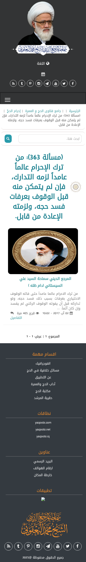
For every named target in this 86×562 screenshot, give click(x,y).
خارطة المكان (43, 475)
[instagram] (38, 83)
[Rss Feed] (13, 83)
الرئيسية (74, 111)
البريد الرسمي (43, 461)
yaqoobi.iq (43, 436)
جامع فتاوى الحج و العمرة (43, 111)
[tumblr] (21, 83)
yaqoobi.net (43, 430)
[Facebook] (72, 83)
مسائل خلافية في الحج (43, 370)
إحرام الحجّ (14, 111)
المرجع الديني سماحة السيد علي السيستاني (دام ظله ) (45, 282)
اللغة (41, 63)
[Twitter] (64, 83)
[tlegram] (47, 83)
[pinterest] (30, 83)
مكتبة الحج (43, 391)
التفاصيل (16, 318)
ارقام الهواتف (43, 468)
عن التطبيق (43, 377)
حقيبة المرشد (43, 398)
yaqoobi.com (43, 423)
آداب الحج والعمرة (43, 384)
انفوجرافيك (43, 363)
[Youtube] (55, 83)
